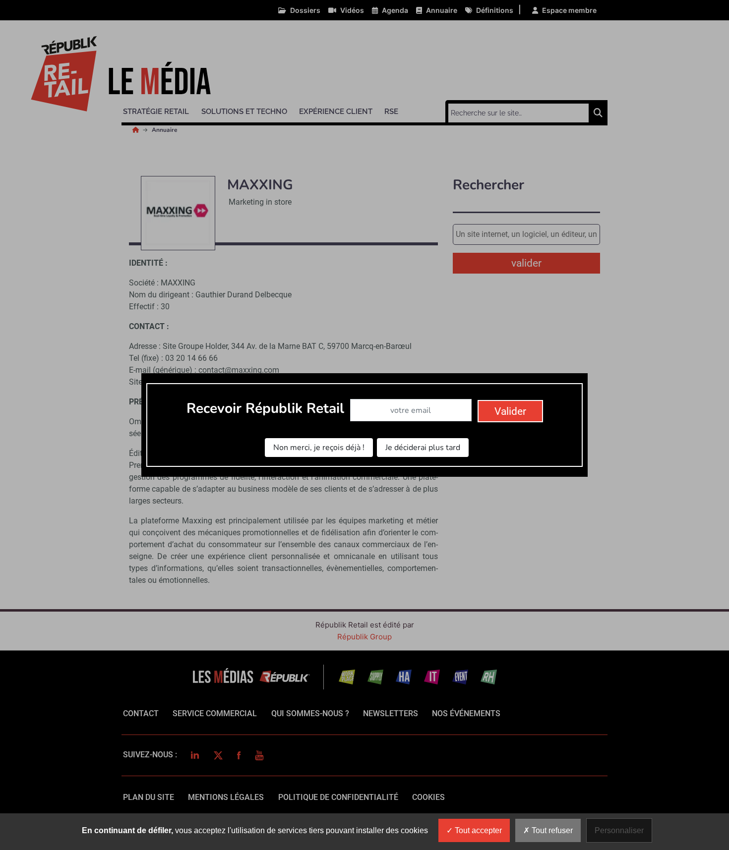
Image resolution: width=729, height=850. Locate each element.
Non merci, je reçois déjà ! (318, 447)
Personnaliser (619, 830)
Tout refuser (551, 830)
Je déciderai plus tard (422, 447)
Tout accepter (477, 830)
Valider (510, 411)
